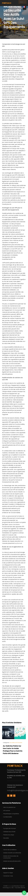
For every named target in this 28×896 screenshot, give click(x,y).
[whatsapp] (14, 795)
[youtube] (11, 795)
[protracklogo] (6, 3)
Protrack (10, 886)
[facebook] (8, 795)
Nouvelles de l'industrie (15, 34)
